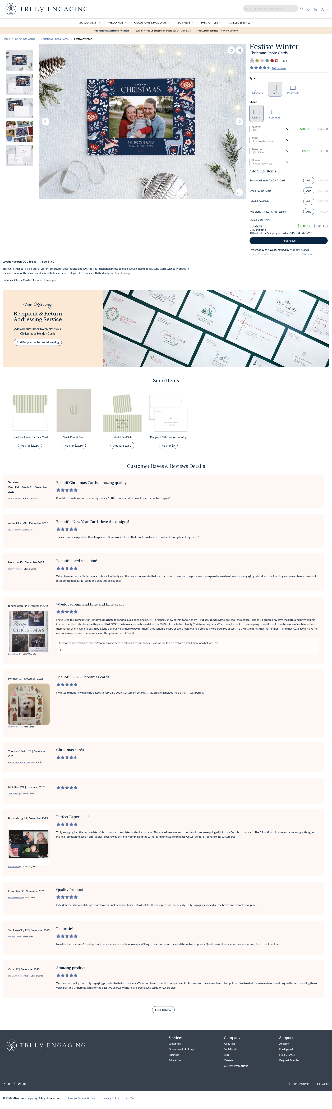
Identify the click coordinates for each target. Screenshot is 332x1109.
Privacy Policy (111, 1097)
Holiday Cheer (14, 936)
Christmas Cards (25, 38)
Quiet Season (14, 529)
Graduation (88, 22)
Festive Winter (14, 498)
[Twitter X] (10, 1084)
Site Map (130, 1097)
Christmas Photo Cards (55, 38)
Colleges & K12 (239, 22)
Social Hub (230, 1049)
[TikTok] (5, 1084)
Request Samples (289, 1060)
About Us (229, 1043)
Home (6, 38)
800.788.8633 (301, 1084)
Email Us (324, 1084)
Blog (226, 1054)
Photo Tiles (209, 22)
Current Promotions (236, 1065)
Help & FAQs (287, 1054)
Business (184, 22)
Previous (45, 121)
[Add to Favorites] (231, 50)
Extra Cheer (13, 654)
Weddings (115, 22)
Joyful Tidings (14, 793)
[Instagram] (26, 1084)
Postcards (293, 92)
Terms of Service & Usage (82, 1097)
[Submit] (301, 8)
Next (239, 121)
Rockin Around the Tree (19, 762)
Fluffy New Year (15, 568)
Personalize (289, 240)
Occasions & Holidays (150, 22)
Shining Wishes (15, 897)
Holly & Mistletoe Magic (18, 975)
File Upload (286, 1049)
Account (284, 1043)
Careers (228, 1060)
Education (175, 1060)
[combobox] (274, 8)
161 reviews (279, 68)
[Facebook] (15, 1084)
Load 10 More (163, 1009)
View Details (307, 253)
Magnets (257, 92)
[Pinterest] (20, 1084)
